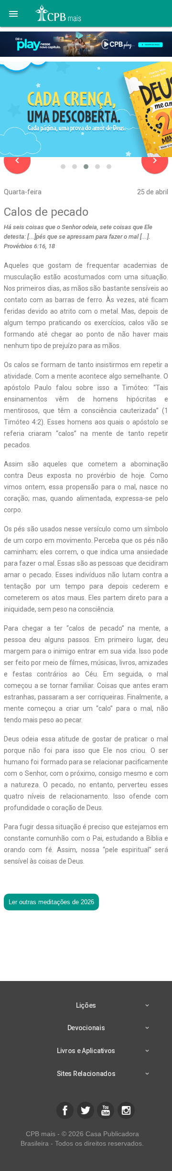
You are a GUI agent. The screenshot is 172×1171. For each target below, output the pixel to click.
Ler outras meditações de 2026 (51, 902)
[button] (13, 13)
